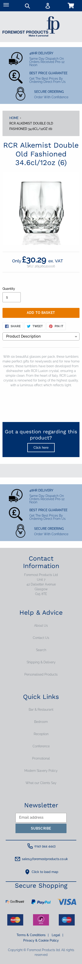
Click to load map (45, 872)
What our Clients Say (41, 783)
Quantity (9, 288)
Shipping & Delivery (41, 662)
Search (41, 650)
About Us (41, 625)
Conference (41, 746)
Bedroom (41, 722)
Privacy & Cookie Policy (41, 940)
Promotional (41, 758)
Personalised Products (41, 674)
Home (13, 118)
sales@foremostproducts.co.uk (45, 859)
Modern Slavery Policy (41, 770)
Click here (41, 447)
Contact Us (41, 638)
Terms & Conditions (33, 935)
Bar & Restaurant (41, 709)
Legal (57, 935)
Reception (41, 734)
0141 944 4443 (45, 846)
